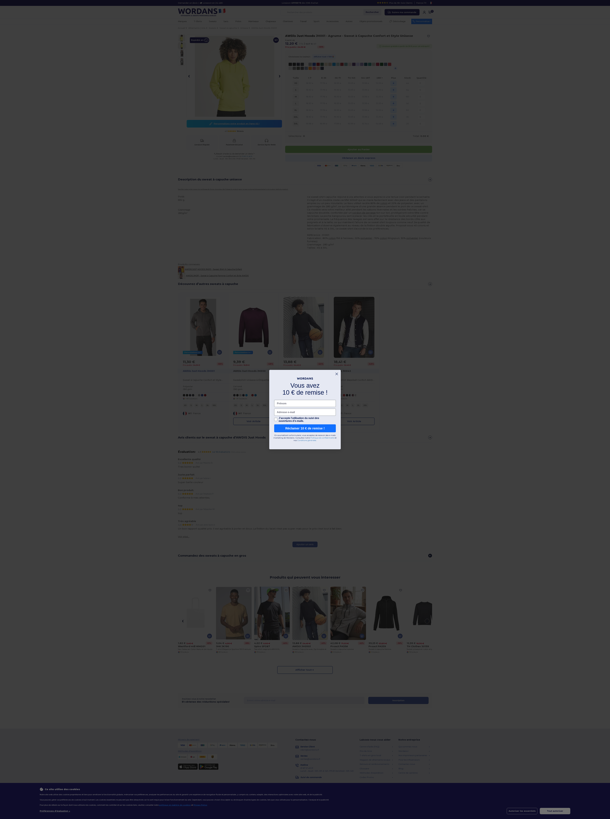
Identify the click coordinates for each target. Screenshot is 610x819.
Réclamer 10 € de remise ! (305, 428)
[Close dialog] (336, 374)
